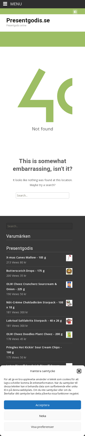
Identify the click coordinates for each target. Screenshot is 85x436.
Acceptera (42, 405)
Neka (42, 416)
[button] (79, 371)
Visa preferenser (42, 427)
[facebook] (75, 12)
